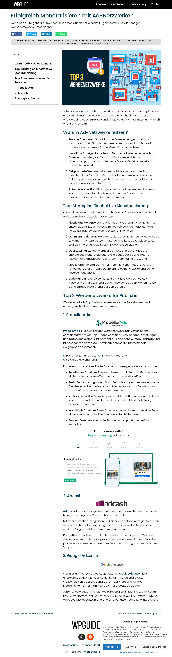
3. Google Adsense (27, 98)
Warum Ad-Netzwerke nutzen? (35, 63)
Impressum (149, 652)
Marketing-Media (96, 652)
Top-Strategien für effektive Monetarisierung (33, 71)
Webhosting (138, 4)
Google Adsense (129, 573)
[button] (16, 34)
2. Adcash (21, 93)
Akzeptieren (112, 646)
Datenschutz (137, 652)
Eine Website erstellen (110, 4)
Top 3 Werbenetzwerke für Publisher (32, 80)
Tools (154, 4)
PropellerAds (71, 331)
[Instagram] (81, 637)
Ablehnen (131, 646)
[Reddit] (90, 637)
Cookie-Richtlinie (124, 652)
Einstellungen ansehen (154, 646)
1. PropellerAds (24, 88)
